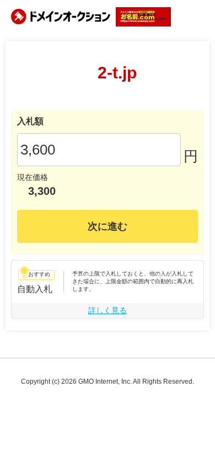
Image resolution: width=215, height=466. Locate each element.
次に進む (107, 226)
